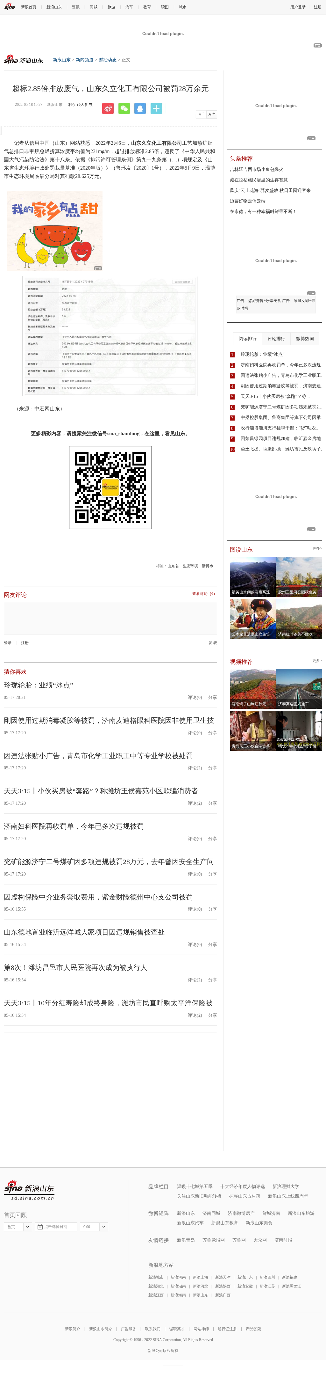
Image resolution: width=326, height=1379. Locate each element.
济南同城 (211, 1213)
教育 (147, 7)
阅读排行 (248, 338)
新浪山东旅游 (301, 1213)
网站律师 (201, 1329)
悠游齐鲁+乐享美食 (264, 300)
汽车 (129, 7)
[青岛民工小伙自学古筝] (253, 713)
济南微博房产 (241, 1213)
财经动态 (108, 59)
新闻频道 (85, 59)
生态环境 (190, 566)
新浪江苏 (267, 1286)
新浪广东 (245, 1277)
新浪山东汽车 (190, 1223)
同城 (93, 7)
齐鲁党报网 (213, 1240)
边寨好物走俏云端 (248, 201)
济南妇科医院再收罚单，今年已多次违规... (283, 365)
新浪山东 (54, 7)
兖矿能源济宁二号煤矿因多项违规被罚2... (281, 407)
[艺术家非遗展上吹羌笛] (253, 601)
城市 (183, 7)
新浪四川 (267, 1277)
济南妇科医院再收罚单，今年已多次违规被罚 (74, 826)
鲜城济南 (271, 1213)
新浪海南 (178, 1295)
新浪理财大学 (286, 1186)
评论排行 (276, 338)
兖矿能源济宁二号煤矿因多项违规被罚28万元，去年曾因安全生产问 (109, 862)
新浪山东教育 (224, 1223)
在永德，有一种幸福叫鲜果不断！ (263, 211)
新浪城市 (156, 1277)
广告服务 (128, 1329)
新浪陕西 (222, 1286)
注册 (318, 7)
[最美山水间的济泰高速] (253, 559)
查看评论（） (204, 594)
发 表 (213, 643)
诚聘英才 (177, 1329)
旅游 (111, 7)
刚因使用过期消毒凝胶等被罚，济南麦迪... (283, 386)
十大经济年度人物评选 (242, 1186)
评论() (195, 697)
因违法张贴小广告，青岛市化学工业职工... (283, 375)
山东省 (173, 566)
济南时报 (283, 1240)
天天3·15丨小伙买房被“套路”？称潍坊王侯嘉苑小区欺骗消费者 (101, 791)
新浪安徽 (245, 1286)
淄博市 (207, 566)
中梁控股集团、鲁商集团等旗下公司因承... (283, 417)
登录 (7, 643)
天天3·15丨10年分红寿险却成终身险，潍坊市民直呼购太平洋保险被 (108, 1003)
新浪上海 (200, 1277)
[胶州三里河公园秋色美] (299, 559)
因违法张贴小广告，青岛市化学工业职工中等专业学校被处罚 (98, 756)
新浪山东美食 (259, 1223)
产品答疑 (253, 1329)
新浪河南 (178, 1277)
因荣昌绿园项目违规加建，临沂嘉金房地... (283, 438)
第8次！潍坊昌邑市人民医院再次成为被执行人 (75, 968)
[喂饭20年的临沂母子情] (299, 713)
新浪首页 (28, 7)
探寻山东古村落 (244, 1196)
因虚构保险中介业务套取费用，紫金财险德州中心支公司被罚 (98, 897)
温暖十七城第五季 (195, 1186)
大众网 (260, 1240)
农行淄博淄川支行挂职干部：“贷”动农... (280, 428)
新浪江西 (156, 1295)
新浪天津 (222, 1277)
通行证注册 (227, 1329)
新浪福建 (289, 1277)
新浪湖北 (156, 1286)
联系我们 (152, 1329)
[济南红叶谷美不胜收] (299, 601)
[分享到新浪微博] (110, 108)
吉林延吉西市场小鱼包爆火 (256, 169)
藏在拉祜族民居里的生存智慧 (259, 180)
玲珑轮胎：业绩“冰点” (38, 685)
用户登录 (298, 7)
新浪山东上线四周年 (288, 1196)
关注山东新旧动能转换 (199, 1196)
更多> (317, 548)
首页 (11, 1227)
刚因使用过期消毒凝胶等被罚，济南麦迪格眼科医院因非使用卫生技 (109, 720)
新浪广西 (222, 1295)
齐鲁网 (239, 1240)
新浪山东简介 (100, 1329)
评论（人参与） (81, 104)
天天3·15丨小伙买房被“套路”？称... (275, 396)
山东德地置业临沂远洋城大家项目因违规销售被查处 (84, 932)
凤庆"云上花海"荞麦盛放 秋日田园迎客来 (270, 190)
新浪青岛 (186, 1240)
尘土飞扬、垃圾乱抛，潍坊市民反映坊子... (283, 449)
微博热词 (305, 338)
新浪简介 (72, 1329)
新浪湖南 (178, 1286)
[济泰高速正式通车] (299, 671)
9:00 (86, 1227)
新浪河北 (200, 1286)
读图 (165, 7)
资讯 (76, 7)
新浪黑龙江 (291, 1286)
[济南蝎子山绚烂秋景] (253, 671)
